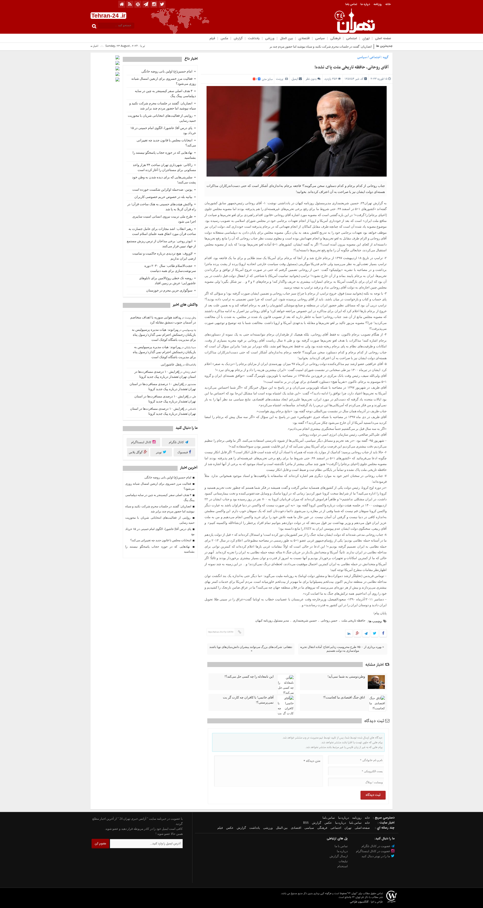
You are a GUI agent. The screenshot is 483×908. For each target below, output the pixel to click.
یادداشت (254, 38)
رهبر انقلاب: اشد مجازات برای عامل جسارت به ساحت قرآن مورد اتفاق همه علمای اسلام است (162, 231)
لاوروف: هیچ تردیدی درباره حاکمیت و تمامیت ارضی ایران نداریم (164, 256)
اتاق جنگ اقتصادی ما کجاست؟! (344, 697)
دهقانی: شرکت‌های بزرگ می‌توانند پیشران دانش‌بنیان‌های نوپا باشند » (250, 648)
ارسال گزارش (339, 856)
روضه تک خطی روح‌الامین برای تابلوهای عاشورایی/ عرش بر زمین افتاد (167, 280)
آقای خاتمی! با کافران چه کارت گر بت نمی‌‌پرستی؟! (248, 699)
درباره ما (365, 4)
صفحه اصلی (383, 38)
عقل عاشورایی (171, 364)
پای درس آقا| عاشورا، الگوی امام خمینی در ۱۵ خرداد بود (163, 130)
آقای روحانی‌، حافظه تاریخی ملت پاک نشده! (351, 67)
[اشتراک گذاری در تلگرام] (366, 633)
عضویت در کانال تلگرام (376, 846)
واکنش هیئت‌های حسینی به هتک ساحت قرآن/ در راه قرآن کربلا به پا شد (161, 206)
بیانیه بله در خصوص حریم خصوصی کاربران (163, 197)
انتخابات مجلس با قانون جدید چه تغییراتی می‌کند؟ (166, 142)
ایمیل (295, 78)
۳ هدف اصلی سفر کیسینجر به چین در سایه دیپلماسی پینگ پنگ (165, 93)
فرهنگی (335, 38)
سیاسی (320, 38)
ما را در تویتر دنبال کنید (376, 856)
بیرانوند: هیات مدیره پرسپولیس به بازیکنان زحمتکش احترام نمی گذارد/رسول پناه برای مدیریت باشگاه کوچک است (164, 335)
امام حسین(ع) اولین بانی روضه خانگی (166, 71)
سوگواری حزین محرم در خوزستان (169, 290)
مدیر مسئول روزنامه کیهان (272, 620)
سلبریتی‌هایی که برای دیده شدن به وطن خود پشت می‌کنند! (164, 179)
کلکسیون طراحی (359, 901)
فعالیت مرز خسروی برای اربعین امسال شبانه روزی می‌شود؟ (163, 81)
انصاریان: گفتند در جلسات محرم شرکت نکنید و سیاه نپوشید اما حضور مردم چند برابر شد (317, 46)
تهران (366, 38)
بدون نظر (311, 78)
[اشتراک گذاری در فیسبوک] (383, 633)
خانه (388, 4)
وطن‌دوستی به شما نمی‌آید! (346, 676)
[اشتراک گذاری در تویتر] (374, 633)
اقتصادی (304, 38)
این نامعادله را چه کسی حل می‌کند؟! (249, 676)
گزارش (238, 38)
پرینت (280, 78)
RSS (306, 822)
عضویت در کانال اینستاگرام (373, 851)
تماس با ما (341, 846)
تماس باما (351, 4)
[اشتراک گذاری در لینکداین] (349, 633)
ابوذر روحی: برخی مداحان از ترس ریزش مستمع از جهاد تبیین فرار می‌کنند (161, 243)
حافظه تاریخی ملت (353, 620)
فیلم (212, 38)
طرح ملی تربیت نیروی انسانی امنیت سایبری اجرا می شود (164, 219)
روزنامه (378, 4)
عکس (224, 38)
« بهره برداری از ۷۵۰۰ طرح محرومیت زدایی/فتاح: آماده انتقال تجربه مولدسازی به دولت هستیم (342, 648)
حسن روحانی (329, 620)
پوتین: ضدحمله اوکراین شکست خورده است (162, 189)
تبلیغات (343, 861)
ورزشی (269, 38)
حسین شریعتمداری (305, 620)
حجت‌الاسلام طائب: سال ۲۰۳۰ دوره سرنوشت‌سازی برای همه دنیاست (170, 268)
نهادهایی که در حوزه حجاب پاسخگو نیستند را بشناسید (164, 155)
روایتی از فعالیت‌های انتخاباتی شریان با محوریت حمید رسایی (162, 118)
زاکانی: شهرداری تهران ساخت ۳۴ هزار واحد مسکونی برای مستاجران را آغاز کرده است (164, 167)
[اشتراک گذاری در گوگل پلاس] (357, 633)
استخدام (342, 866)
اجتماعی (351, 38)
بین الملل (286, 38)
